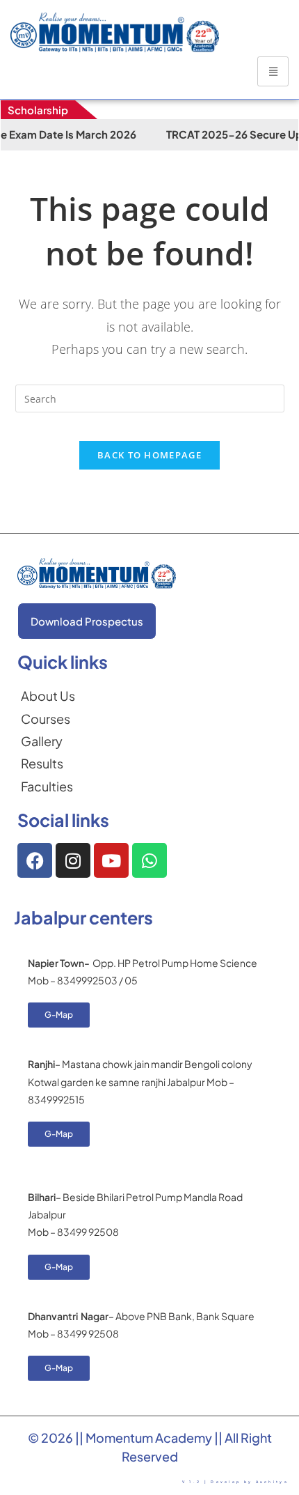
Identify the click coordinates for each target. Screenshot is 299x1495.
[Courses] (48, 719)
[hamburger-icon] (273, 71)
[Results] (48, 763)
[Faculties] (48, 786)
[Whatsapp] (149, 860)
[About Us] (48, 696)
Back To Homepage (149, 455)
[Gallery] (48, 741)
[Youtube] (111, 860)
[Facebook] (34, 860)
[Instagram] (73, 860)
